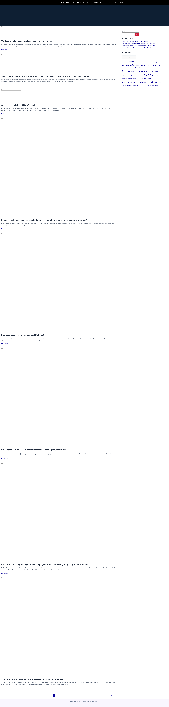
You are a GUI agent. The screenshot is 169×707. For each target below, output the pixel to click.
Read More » (4, 50)
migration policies (126, 75)
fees (149, 65)
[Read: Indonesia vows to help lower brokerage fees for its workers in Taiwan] (11, 626)
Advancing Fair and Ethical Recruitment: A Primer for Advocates (135, 41)
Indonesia (144, 68)
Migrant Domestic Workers (143, 71)
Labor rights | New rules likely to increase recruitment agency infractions (33, 449)
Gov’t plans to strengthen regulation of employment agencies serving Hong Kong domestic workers (45, 564)
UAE (148, 85)
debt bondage (154, 62)
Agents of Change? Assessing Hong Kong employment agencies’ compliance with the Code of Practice (46, 76)
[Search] (137, 34)
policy (158, 75)
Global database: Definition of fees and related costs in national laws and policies (138, 45)
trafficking (143, 85)
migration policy (134, 75)
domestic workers (128, 65)
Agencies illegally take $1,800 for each (18, 105)
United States (152, 85)
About (67, 2)
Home (62, 2)
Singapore (133, 85)
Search (123, 31)
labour (157, 68)
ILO (136, 68)
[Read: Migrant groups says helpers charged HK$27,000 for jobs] (11, 282)
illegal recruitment (131, 68)
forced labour (154, 65)
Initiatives (85, 2)
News (115, 2)
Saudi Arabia (126, 85)
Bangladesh (129, 62)
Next (112, 695)
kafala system (152, 68)
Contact (121, 2)
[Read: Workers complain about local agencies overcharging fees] (11, 32)
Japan (148, 68)
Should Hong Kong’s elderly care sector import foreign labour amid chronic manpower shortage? (44, 220)
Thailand (138, 85)
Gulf (159, 65)
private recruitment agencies (129, 78)
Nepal (146, 75)
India (139, 68)
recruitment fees (154, 82)
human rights (124, 68)
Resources (102, 2)
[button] (69, 2)
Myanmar (142, 75)
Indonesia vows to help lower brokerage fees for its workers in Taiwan (32, 679)
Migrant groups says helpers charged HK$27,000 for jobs (26, 335)
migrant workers (155, 71)
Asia (123, 62)
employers (137, 65)
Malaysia (126, 71)
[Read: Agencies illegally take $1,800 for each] (11, 95)
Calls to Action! (94, 2)
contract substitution (147, 62)
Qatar (138, 78)
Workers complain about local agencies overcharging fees (26, 41)
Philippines (153, 75)
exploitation (143, 65)
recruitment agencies (129, 82)
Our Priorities (75, 2)
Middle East (133, 71)
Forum (110, 2)
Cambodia (136, 62)
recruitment (146, 78)
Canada (141, 62)
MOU (139, 75)
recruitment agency (142, 82)
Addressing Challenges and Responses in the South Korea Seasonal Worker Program (139, 43)
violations (156, 85)
